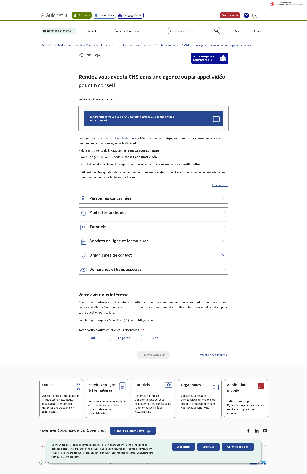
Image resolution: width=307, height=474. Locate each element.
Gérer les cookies (237, 447)
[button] (89, 55)
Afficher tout (220, 185)
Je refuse (208, 447)
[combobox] (194, 30)
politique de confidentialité (65, 457)
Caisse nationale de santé (120, 138)
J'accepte (183, 447)
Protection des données (212, 355)
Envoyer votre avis (153, 355)
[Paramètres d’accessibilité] (246, 16)
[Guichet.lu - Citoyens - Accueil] (55, 15)
